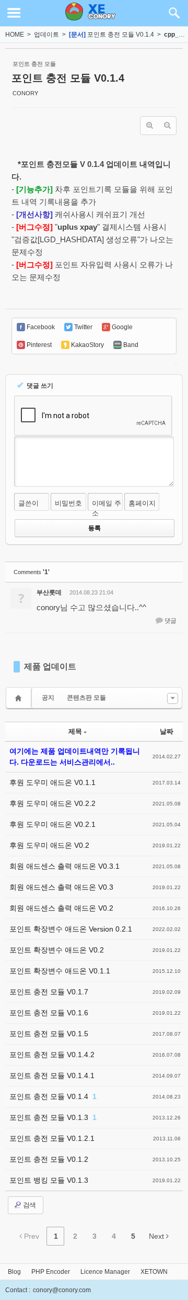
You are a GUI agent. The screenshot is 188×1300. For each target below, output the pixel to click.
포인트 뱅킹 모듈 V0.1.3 (48, 1180)
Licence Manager (105, 1271)
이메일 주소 (106, 508)
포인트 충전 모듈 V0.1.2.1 (52, 1138)
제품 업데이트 (50, 666)
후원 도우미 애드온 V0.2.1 (52, 824)
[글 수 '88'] (19, 698)
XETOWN (154, 1271)
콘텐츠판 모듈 (86, 697)
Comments (32, 572)
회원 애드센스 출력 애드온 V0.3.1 (64, 866)
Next (157, 1236)
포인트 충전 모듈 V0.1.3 (49, 1117)
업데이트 (46, 34)
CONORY (25, 93)
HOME (14, 34)
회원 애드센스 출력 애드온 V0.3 (61, 887)
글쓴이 (28, 503)
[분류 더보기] (172, 698)
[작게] (167, 126)
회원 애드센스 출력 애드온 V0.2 (61, 908)
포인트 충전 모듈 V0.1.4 (120, 34)
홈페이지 (142, 503)
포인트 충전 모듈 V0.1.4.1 (52, 1075)
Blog (14, 1271)
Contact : (17, 1290)
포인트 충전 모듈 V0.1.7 (48, 992)
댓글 (169, 620)
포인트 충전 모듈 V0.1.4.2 (52, 1054)
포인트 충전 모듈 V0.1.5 (48, 1033)
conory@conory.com (62, 1290)
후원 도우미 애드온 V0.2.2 (52, 803)
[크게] (149, 126)
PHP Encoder (50, 1271)
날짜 (166, 731)
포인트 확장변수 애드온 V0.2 (56, 950)
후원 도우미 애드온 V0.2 (49, 845)
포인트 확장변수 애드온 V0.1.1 (59, 971)
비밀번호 (68, 503)
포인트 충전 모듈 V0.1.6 (48, 1012)
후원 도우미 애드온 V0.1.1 (52, 782)
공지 (48, 697)
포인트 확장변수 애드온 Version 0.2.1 (70, 929)
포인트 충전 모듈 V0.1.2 (48, 1159)
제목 (75, 731)
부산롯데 (49, 592)
